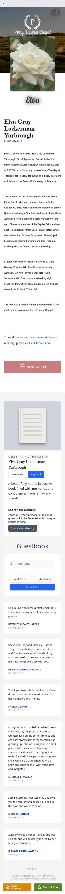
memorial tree (46, 337)
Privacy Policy (22, 878)
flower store (43, 343)
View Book (17, 474)
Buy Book (36, 474)
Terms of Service (42, 878)
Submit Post (33, 587)
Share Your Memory (22, 528)
